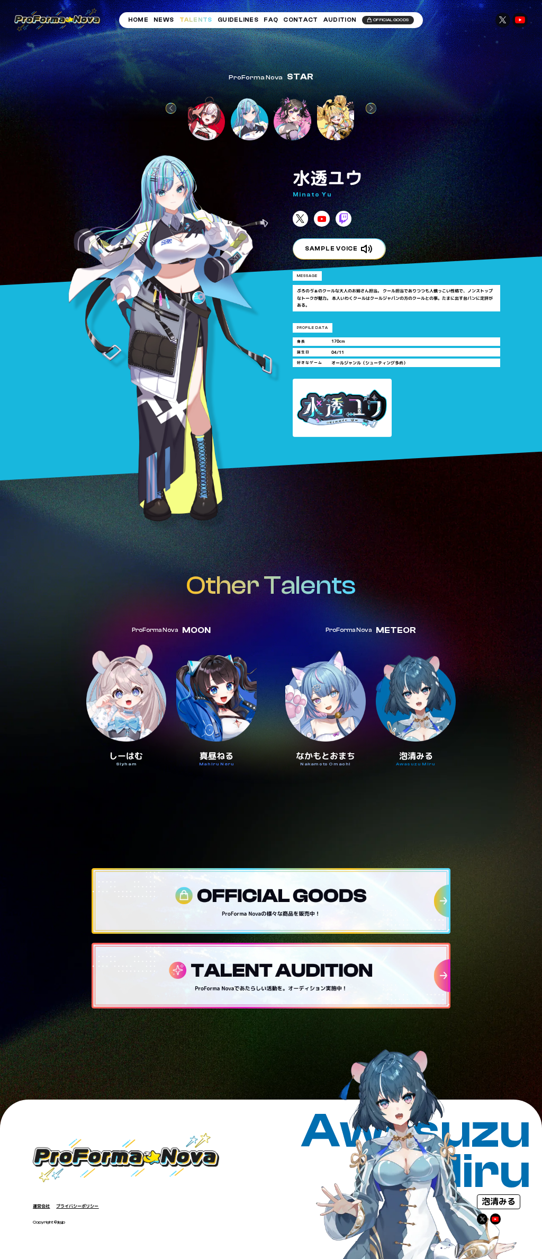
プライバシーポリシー (77, 1206)
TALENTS (195, 19)
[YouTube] (495, 1218)
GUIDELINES (238, 19)
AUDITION (340, 19)
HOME (138, 19)
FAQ (271, 19)
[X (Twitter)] (482, 1218)
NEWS (163, 19)
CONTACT (300, 19)
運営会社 (41, 1206)
